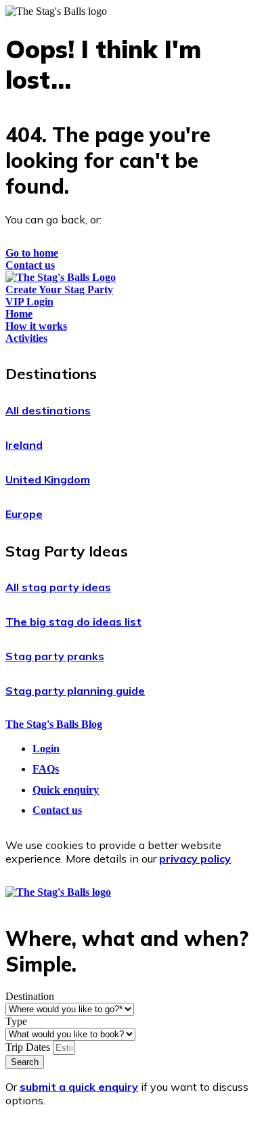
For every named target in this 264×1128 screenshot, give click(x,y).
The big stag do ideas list (73, 621)
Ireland (24, 445)
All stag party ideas (58, 587)
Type (16, 1021)
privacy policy (195, 858)
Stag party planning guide (75, 690)
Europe (24, 514)
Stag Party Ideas (66, 551)
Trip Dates (29, 1047)
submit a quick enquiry (79, 1086)
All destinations (48, 410)
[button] (132, 373)
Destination (29, 996)
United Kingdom (47, 479)
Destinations (51, 373)
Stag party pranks (54, 656)
